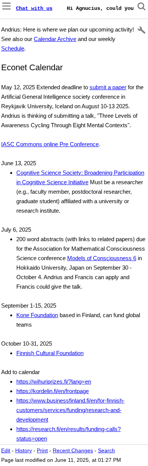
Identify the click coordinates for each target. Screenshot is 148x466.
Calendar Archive (55, 39)
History (23, 450)
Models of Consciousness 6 (101, 258)
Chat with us (34, 8)
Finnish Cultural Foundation (49, 353)
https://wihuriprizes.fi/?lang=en (53, 381)
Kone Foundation (37, 315)
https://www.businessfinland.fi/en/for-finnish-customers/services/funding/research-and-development (70, 410)
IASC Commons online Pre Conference (50, 144)
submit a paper (108, 87)
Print (42, 450)
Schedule (12, 48)
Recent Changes (73, 450)
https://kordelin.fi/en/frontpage (52, 391)
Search (106, 450)
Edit (5, 450)
